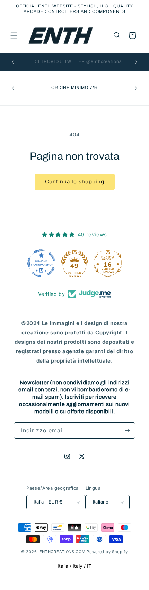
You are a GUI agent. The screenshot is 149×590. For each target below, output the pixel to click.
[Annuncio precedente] (12, 62)
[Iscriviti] (127, 430)
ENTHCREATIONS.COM (63, 551)
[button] (13, 35)
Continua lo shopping (74, 181)
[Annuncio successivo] (136, 62)
